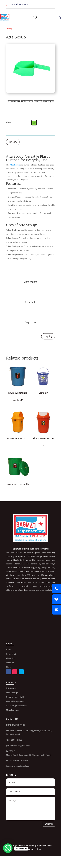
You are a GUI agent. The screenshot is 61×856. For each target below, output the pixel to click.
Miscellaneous (12, 710)
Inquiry (13, 142)
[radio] (34, 122)
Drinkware (11, 688)
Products (10, 662)
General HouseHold (15, 697)
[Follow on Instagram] (53, 4)
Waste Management (15, 701)
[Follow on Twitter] (49, 4)
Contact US (11, 654)
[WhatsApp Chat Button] (8, 848)
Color (9, 122)
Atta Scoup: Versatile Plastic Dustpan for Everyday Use (28, 158)
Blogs (8, 667)
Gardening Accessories (16, 705)
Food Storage (12, 692)
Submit (49, 823)
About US (10, 658)
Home (8, 649)
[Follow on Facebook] (45, 4)
